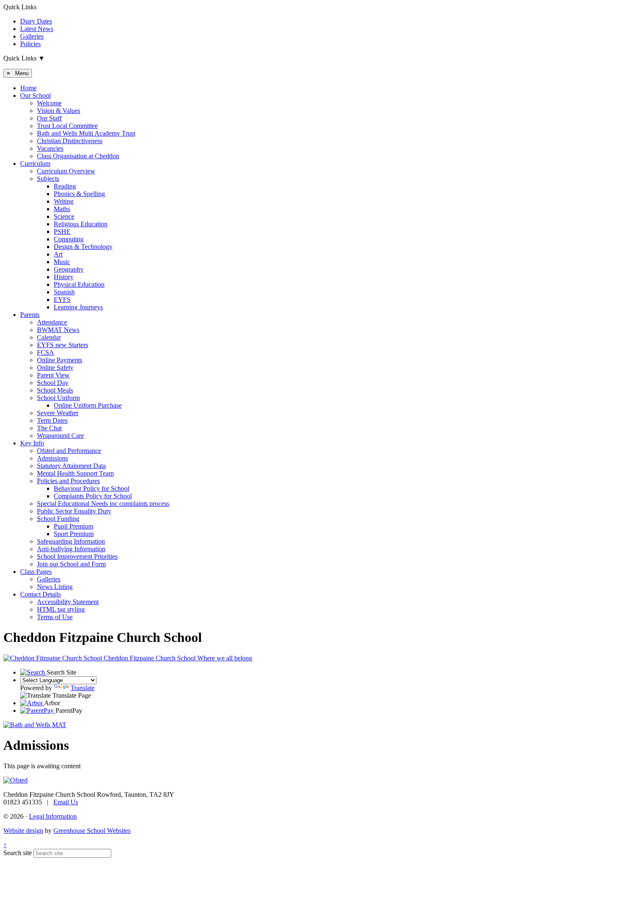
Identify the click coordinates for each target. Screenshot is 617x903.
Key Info (32, 443)
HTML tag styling (61, 609)
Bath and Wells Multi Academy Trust (86, 133)
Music (62, 261)
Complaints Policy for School (93, 496)
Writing (63, 201)
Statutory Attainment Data (71, 465)
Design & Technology (83, 246)
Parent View (53, 375)
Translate (82, 687)
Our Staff (49, 118)
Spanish (64, 292)
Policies (30, 43)
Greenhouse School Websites (92, 830)
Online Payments (59, 360)
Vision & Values (58, 110)
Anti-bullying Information (71, 548)
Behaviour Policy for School (91, 488)
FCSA (45, 352)
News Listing (55, 586)
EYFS (62, 299)
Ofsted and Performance (69, 450)
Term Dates (52, 420)
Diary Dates (36, 21)
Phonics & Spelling (79, 193)
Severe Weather (57, 412)
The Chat (49, 428)
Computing (69, 239)
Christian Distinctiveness (69, 140)
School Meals (55, 390)
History (63, 276)
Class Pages (36, 571)
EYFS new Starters (62, 344)
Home (28, 88)
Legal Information (53, 816)
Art (58, 254)
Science (64, 216)
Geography (69, 269)
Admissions (52, 458)
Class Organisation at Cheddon (78, 156)
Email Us (65, 802)
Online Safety (55, 367)
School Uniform (58, 397)
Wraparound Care (60, 435)
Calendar (49, 337)
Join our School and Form (71, 564)
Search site (17, 852)
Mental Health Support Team (75, 473)
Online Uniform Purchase (88, 405)
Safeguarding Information (71, 541)
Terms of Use (55, 616)
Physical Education (79, 284)
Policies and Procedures (68, 480)
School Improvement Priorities (77, 556)
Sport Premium (74, 533)
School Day (52, 382)
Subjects (48, 178)
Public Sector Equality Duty (74, 511)
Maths (62, 208)
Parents (29, 314)
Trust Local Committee (67, 125)
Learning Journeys (78, 307)
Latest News (36, 28)
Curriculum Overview (66, 171)
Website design (23, 830)
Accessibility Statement (68, 601)
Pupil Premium (73, 526)
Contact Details (40, 594)
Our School (35, 95)
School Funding (58, 518)
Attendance (52, 322)
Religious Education (80, 224)
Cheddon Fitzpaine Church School (177, 658)
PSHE (62, 231)
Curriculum (35, 163)
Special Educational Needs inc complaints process (103, 503)
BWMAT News (58, 329)
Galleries (32, 36)
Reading (65, 186)
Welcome (49, 103)
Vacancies (50, 148)
